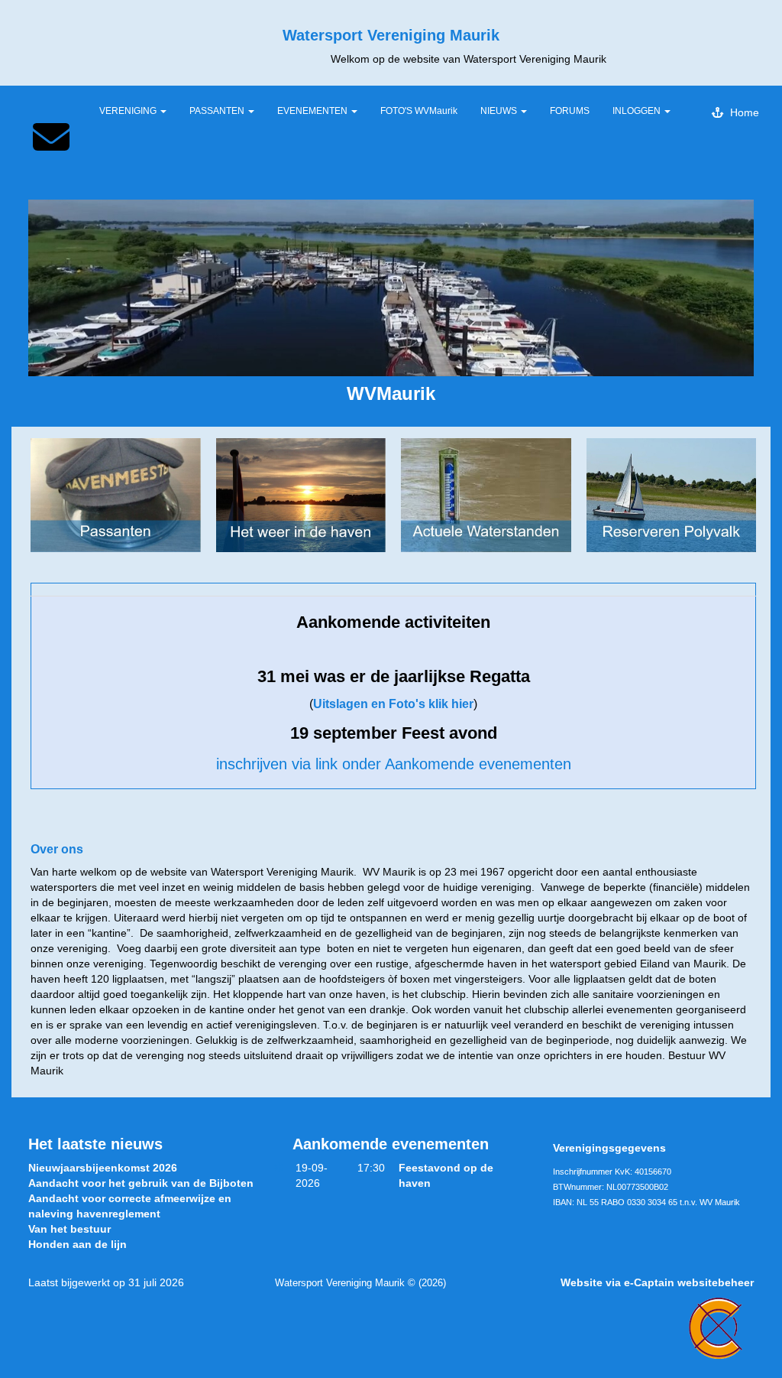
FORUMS (570, 111)
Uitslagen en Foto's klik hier (393, 703)
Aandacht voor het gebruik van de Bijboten (141, 1183)
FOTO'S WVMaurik (418, 111)
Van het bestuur (69, 1229)
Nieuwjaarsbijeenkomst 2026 (102, 1168)
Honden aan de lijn (77, 1244)
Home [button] (741, 112)
